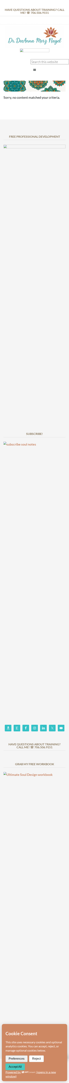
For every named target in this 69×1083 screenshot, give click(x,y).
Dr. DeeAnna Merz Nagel (34, 37)
